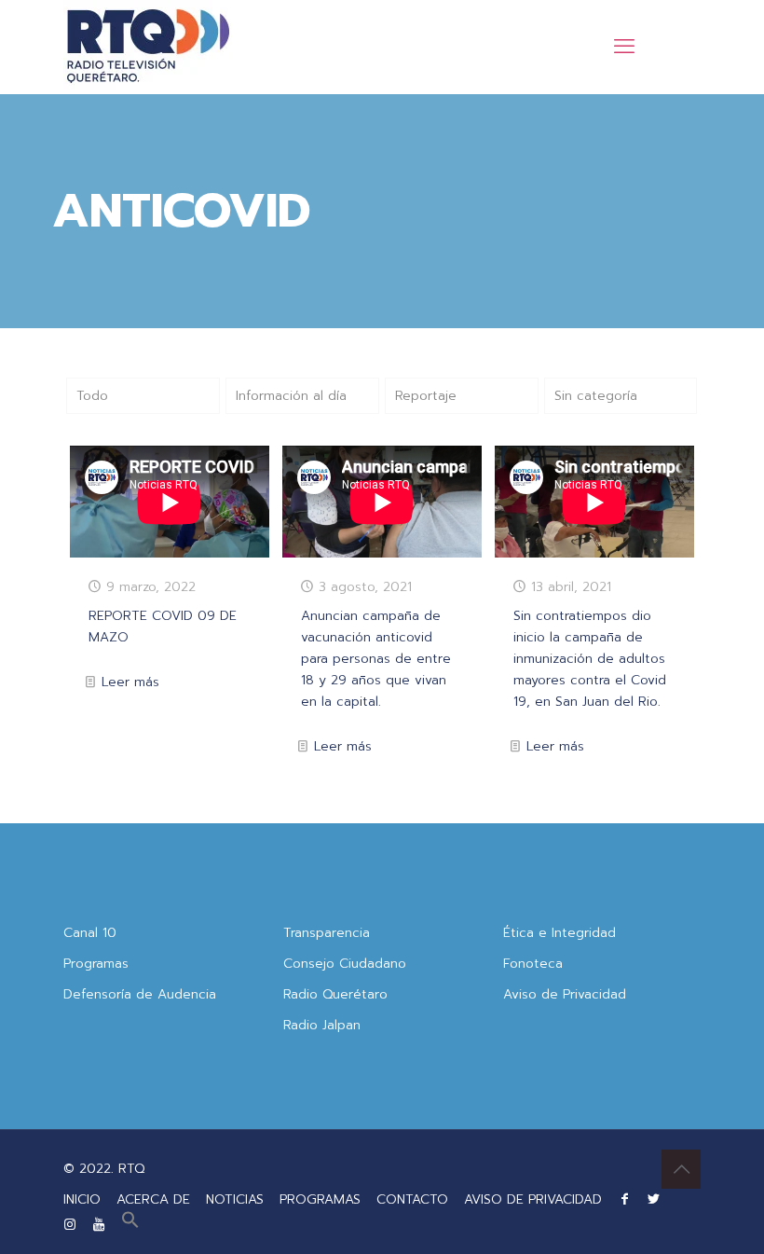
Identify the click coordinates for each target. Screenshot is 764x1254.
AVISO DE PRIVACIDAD (533, 1199)
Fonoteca (533, 963)
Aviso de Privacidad (564, 994)
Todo (92, 396)
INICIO (82, 1199)
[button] (130, 1224)
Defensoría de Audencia (139, 994)
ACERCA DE (153, 1199)
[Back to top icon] (681, 1169)
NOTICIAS (235, 1199)
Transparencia (326, 933)
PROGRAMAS (320, 1199)
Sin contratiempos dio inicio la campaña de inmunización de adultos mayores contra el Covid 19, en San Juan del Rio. (589, 658)
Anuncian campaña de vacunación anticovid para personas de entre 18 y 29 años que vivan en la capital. (376, 658)
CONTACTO (412, 1199)
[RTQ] (147, 46)
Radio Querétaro (335, 994)
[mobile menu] (624, 46)
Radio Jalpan (322, 1025)
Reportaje (426, 396)
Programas (96, 963)
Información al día (291, 396)
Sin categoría (595, 396)
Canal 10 (89, 933)
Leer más (130, 682)
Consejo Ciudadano (344, 963)
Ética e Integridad (559, 933)
